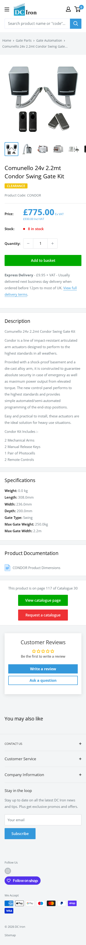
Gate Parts (24, 40)
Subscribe (20, 833)
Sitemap (10, 935)
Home (6, 40)
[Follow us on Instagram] (8, 871)
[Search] (75, 24)
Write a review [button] (43, 668)
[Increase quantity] (52, 243)
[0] (77, 9)
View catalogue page (43, 600)
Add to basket (43, 260)
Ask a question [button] (43, 680)
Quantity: (12, 243)
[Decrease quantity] (28, 243)
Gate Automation (49, 40)
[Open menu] (7, 9)
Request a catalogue (43, 615)
